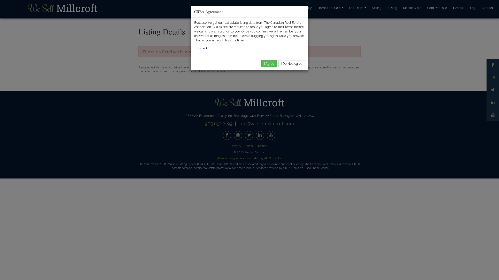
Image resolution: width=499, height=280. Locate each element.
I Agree (269, 64)
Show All (203, 48)
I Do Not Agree (291, 64)
